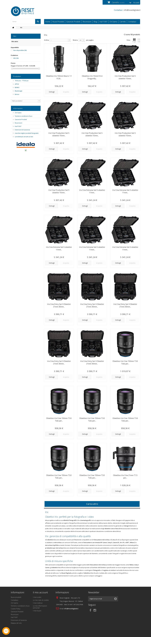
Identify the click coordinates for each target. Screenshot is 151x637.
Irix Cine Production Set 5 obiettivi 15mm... (125, 77)
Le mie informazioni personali (40, 607)
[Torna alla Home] (13, 27)
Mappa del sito (16, 623)
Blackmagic (18, 91)
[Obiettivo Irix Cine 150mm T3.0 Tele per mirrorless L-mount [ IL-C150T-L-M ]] (59, 401)
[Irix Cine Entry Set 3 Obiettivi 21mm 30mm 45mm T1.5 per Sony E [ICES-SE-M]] (59, 344)
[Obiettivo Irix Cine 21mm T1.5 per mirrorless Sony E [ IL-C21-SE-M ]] (125, 458)
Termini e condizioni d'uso (23, 116)
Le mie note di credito (41, 600)
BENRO (16, 87)
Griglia (134, 41)
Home (47, 21)
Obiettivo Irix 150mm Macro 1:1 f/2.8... (59, 77)
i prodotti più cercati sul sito (23, 137)
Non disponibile (20, 50)
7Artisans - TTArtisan (21, 81)
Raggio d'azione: (17, 66)
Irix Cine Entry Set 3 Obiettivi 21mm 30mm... (59, 305)
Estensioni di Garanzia (22, 130)
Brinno (16, 94)
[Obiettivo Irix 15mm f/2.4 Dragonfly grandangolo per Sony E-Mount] (92, 58)
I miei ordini (37, 597)
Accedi (136, 2)
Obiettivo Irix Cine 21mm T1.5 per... (125, 476)
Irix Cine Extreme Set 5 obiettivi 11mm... (92, 191)
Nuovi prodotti (16, 597)
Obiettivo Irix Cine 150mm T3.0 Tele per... (125, 362)
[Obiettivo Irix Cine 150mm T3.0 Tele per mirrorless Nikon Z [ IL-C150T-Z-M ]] (125, 401)
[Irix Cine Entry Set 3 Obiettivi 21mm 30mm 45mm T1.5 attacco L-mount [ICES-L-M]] (59, 287)
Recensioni (87, 21)
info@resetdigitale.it (71, 609)
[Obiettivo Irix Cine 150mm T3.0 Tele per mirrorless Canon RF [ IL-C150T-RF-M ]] (92, 401)
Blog (95, 21)
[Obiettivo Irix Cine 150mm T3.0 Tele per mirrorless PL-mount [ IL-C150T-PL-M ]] (125, 344)
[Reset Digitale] (31, 11)
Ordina (46, 40)
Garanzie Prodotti (73, 21)
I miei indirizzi (37, 603)
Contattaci (132, 21)
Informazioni (17, 108)
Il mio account (40, 592)
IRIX (15, 58)
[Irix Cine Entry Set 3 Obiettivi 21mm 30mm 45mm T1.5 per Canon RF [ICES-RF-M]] (92, 344)
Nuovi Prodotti (58, 21)
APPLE (16, 84)
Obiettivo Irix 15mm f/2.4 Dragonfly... (92, 77)
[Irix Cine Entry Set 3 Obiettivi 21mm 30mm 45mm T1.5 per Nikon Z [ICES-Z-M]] (125, 287)
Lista (139, 41)
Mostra (75, 40)
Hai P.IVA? (103, 21)
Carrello (123, 21)
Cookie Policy (15, 609)
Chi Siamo (113, 21)
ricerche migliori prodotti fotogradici (26, 133)
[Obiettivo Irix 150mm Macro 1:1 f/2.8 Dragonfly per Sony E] (59, 58)
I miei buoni (37, 611)
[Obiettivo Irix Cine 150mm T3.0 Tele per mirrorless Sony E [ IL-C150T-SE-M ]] (92, 458)
